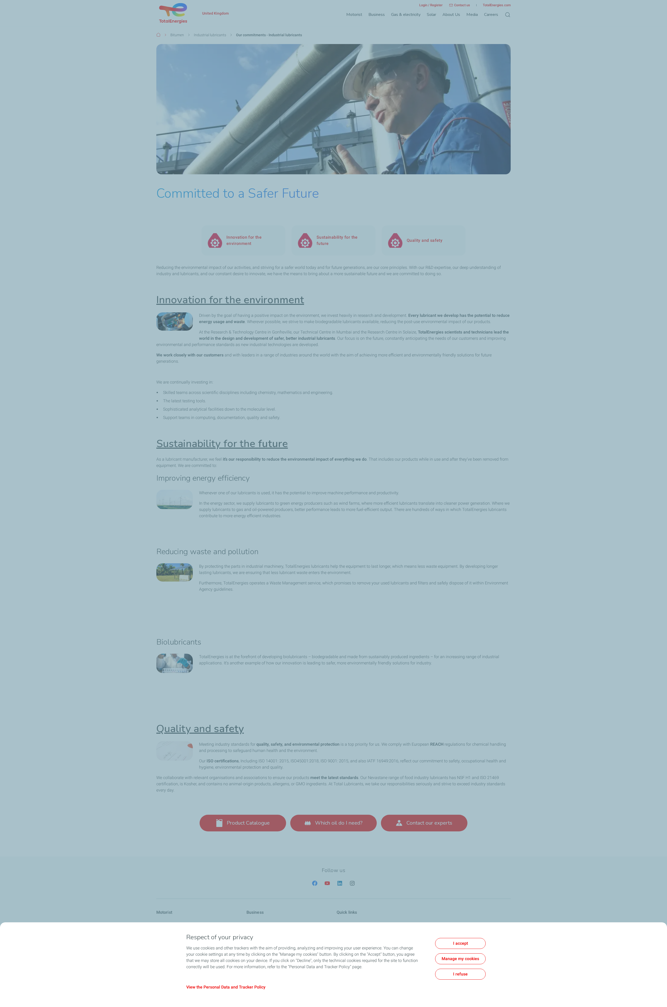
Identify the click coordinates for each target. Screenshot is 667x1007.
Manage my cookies (460, 958)
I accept (460, 943)
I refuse (460, 974)
